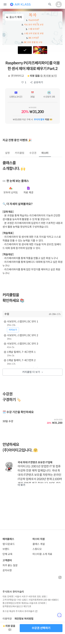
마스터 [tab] (45, 153)
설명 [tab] (7, 153)
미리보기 (13, 329)
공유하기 (38, 82)
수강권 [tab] (32, 153)
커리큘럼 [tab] (19, 153)
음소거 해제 (15, 17)
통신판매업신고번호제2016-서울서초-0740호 (24, 603)
